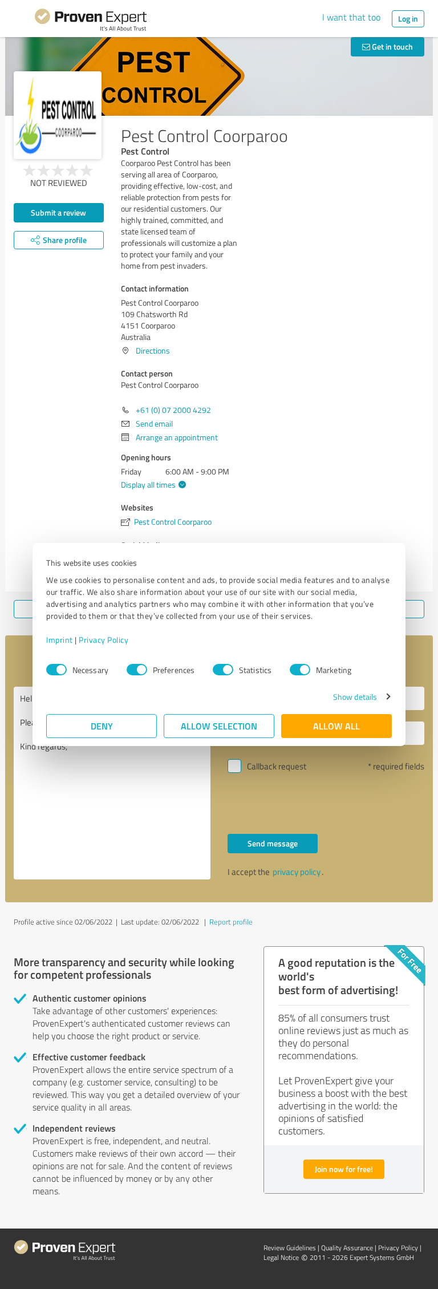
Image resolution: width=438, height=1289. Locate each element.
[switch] (137, 669)
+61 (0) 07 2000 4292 (173, 409)
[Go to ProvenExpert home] (91, 22)
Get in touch (391, 46)
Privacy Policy (103, 639)
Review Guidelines (289, 1247)
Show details (355, 696)
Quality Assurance (347, 1247)
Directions (153, 350)
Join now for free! (344, 1169)
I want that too (351, 17)
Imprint (59, 639)
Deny (102, 725)
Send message (273, 843)
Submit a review (58, 212)
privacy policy (297, 872)
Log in (408, 18)
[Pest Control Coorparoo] (57, 115)
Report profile (231, 922)
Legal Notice (281, 1257)
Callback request (276, 766)
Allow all (336, 725)
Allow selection (219, 725)
